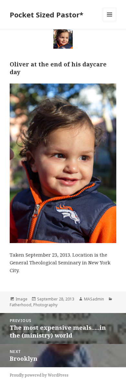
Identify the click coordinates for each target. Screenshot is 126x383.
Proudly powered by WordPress (39, 375)
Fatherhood (20, 305)
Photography (45, 305)
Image (21, 299)
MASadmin (94, 299)
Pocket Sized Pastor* (46, 14)
